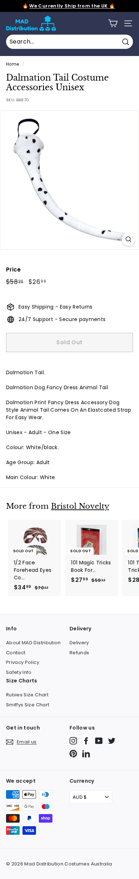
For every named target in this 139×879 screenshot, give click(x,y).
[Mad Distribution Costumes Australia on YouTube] (99, 741)
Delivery (79, 642)
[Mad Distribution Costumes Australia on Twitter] (111, 741)
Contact (15, 652)
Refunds (79, 652)
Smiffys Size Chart (27, 704)
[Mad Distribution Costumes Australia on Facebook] (86, 741)
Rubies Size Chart (27, 694)
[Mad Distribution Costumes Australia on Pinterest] (73, 753)
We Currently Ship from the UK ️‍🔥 (72, 5)
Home (12, 64)
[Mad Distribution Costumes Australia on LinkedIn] (86, 753)
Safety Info (19, 672)
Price (13, 269)
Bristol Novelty (80, 506)
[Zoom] (128, 239)
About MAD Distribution (33, 642)
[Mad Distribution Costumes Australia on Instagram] (73, 741)
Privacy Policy (22, 662)
